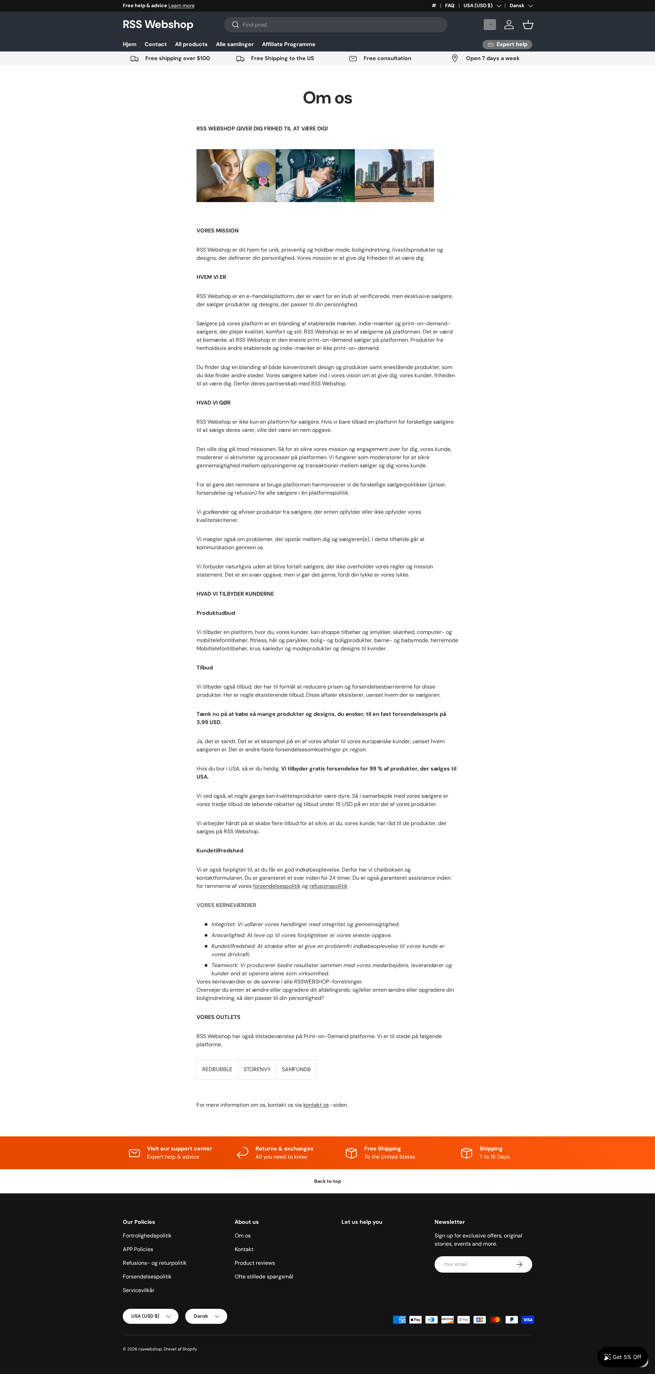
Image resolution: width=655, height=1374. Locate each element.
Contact (156, 44)
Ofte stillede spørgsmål (264, 1276)
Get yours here (198, 5)
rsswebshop (150, 1349)
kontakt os (316, 1104)
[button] (490, 24)
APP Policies (138, 1249)
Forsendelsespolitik (147, 1276)
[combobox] (336, 24)
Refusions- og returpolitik (155, 1262)
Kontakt (244, 1249)
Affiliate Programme (289, 44)
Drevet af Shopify (180, 1349)
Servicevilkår (139, 1290)
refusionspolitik (328, 886)
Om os (243, 1235)
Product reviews (255, 1262)
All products (191, 44)
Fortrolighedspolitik (147, 1235)
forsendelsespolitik (277, 886)
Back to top (327, 1181)
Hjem (129, 44)
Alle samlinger (235, 44)
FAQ (449, 5)
